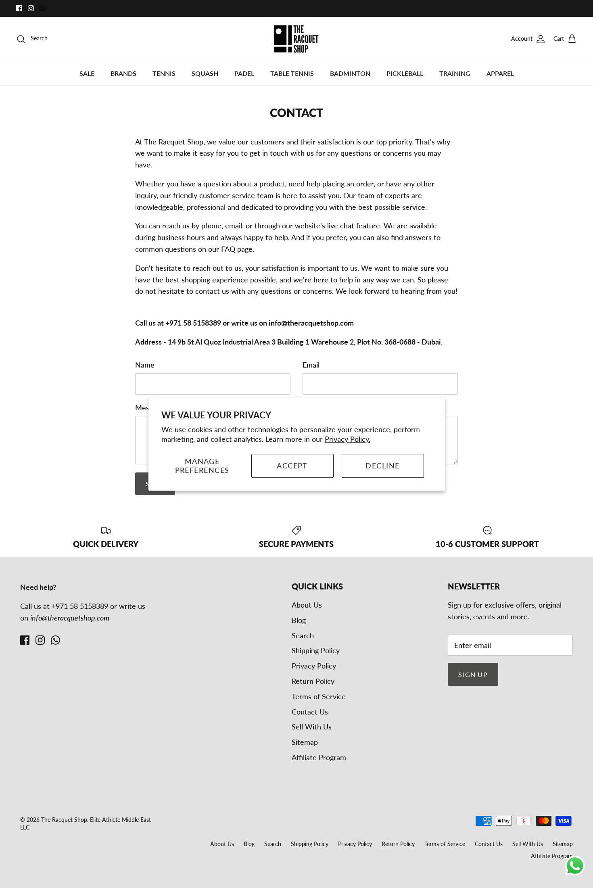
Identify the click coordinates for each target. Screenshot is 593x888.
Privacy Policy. (347, 439)
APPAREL (500, 73)
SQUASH (205, 73)
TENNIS (163, 73)
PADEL (244, 73)
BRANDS (123, 73)
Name (145, 364)
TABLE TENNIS (292, 73)
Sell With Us (312, 726)
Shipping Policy (316, 650)
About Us (307, 604)
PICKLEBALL (404, 73)
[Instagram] (31, 8)
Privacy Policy (314, 665)
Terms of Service (319, 696)
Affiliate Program (319, 757)
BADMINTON (350, 73)
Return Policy (313, 681)
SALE (86, 73)
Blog (299, 620)
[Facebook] (19, 8)
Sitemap (305, 742)
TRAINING (454, 73)
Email (311, 364)
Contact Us (310, 711)
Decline (382, 465)
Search (303, 635)
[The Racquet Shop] (296, 39)
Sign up (473, 674)
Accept (292, 465)
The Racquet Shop (64, 819)
